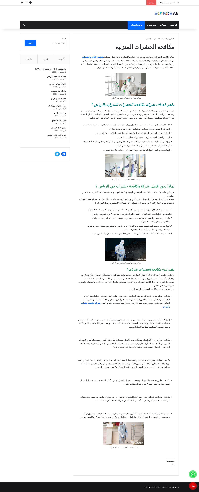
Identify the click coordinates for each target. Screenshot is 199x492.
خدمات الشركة (137, 25)
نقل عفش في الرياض (57, 84)
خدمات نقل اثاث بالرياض (56, 76)
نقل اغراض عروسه (58, 91)
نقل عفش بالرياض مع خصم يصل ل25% (50, 69)
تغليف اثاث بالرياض (58, 128)
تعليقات (29, 59)
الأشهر (45, 59)
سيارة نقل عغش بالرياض (56, 106)
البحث (64, 39)
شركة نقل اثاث (60, 113)
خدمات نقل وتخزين (58, 98)
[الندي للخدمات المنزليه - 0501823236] (166, 13)
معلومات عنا (151, 25)
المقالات (163, 25)
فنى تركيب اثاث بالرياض (56, 135)
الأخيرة (62, 59)
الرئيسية (173, 25)
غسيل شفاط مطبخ (59, 120)
